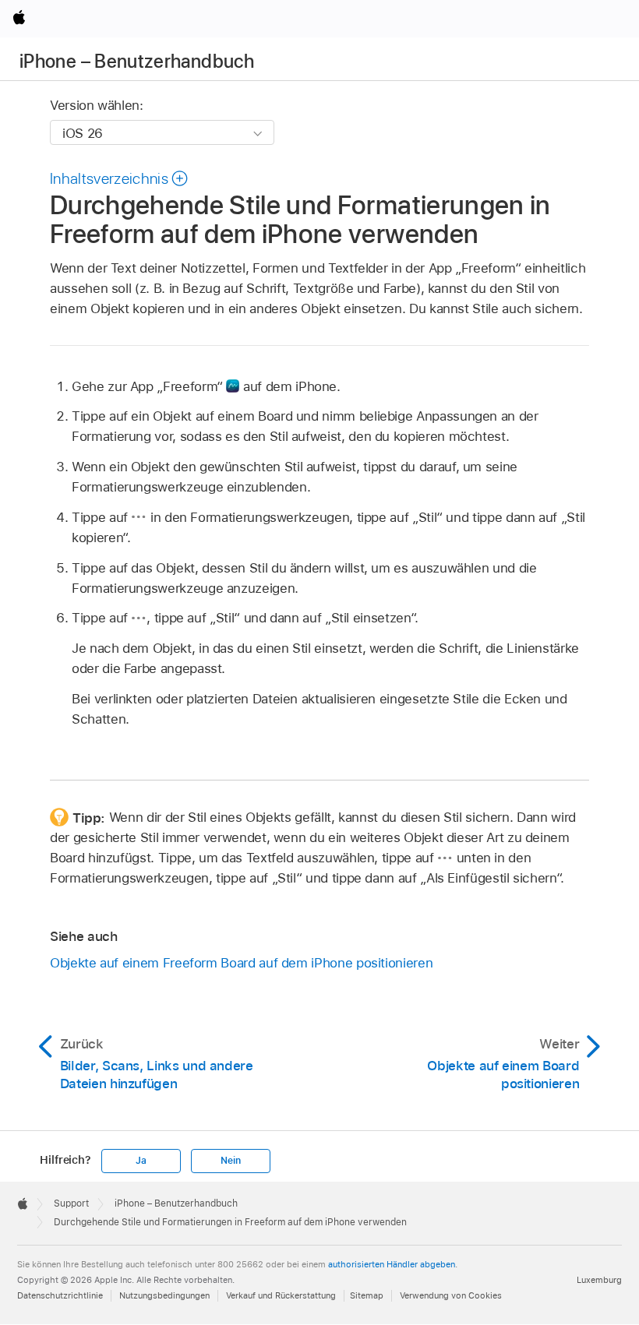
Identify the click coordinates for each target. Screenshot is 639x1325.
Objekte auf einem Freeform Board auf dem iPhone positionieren (241, 963)
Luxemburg (599, 1279)
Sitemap (366, 1295)
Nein (230, 1160)
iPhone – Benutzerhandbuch (136, 61)
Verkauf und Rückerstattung (281, 1295)
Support (71, 1203)
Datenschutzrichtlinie (60, 1295)
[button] (119, 178)
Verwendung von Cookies (451, 1295)
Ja (141, 1160)
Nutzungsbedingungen (164, 1295)
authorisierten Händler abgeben (391, 1264)
